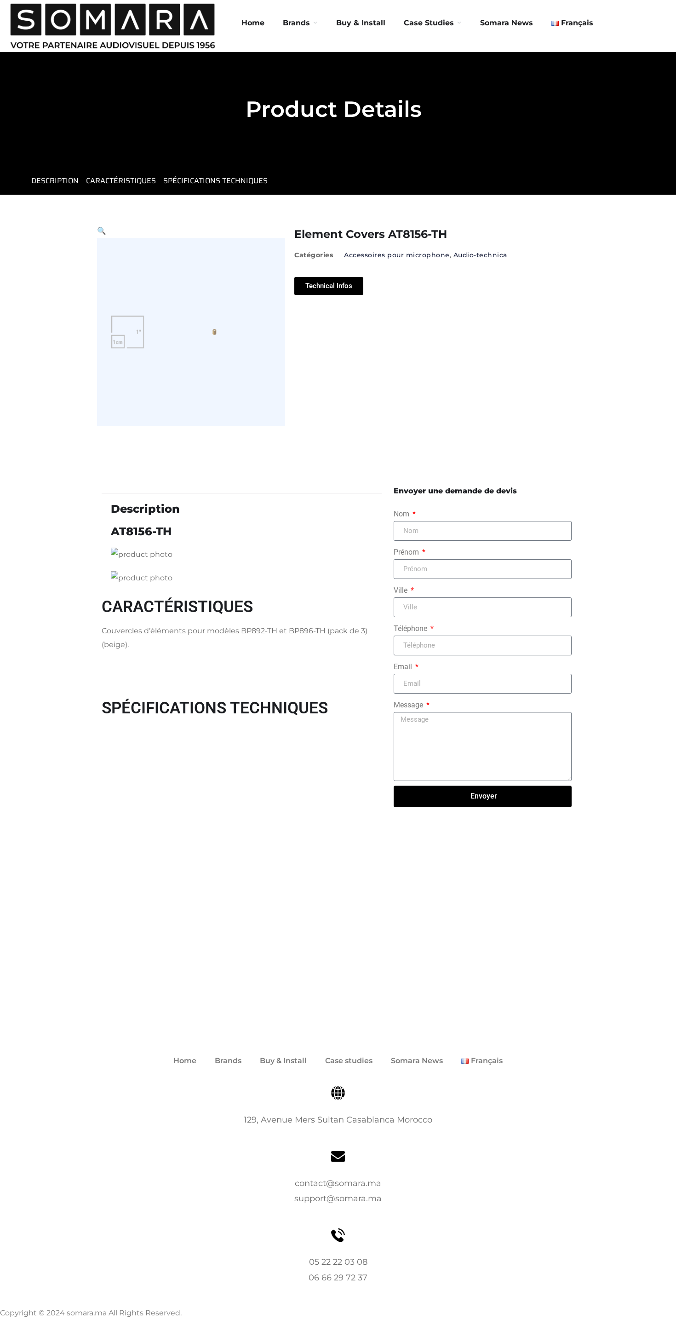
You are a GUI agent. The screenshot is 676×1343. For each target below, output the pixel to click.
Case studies (348, 1060)
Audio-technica (480, 255)
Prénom (407, 552)
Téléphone (411, 628)
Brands (296, 22)
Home (252, 22)
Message (409, 704)
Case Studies (429, 22)
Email (404, 666)
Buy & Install (360, 22)
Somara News (417, 1060)
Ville (401, 590)
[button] (101, 230)
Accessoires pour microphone (397, 255)
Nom (402, 513)
